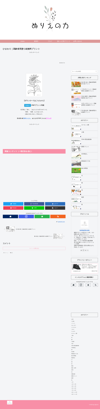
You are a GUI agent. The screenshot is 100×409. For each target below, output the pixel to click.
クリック (48, 118)
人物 (72, 335)
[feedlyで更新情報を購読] (42, 216)
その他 (72, 321)
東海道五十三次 (74, 353)
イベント (73, 323)
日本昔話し (73, 347)
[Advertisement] (34, 57)
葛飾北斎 (73, 373)
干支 (72, 343)
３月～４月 (73, 386)
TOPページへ (27, 118)
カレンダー (73, 325)
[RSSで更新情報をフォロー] (58, 216)
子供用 (72, 341)
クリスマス (73, 327)
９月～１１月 (74, 394)
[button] (96, 71)
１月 (72, 382)
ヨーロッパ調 (74, 333)
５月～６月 (73, 388)
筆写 (72, 369)
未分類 (72, 351)
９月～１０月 (74, 392)
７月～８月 (73, 390)
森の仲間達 (73, 355)
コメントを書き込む (34, 248)
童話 (72, 365)
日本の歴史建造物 (75, 345)
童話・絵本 (73, 367)
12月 (72, 319)
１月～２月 (73, 384)
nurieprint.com (84, 230)
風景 (72, 378)
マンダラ (73, 331)
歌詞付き (73, 357)
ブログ (72, 329)
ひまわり (27, 105)
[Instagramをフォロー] (26, 216)
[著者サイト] (10, 216)
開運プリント (74, 375)
